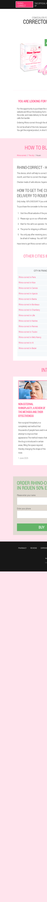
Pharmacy (22, 548)
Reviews (33, 548)
